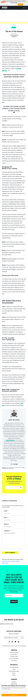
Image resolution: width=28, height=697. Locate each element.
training (23, 467)
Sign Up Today (14, 695)
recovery (15, 467)
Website (6, 524)
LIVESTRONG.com (10, 440)
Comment (7, 531)
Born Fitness (4, 8)
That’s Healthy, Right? (14, 671)
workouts (10, 468)
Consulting (14, 660)
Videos (14, 675)
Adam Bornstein (14, 35)
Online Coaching (14, 652)
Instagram (12, 642)
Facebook (9, 642)
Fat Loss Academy (14, 658)
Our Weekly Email (14, 667)
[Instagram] (13, 464)
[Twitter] (15, 464)
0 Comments (14, 36)
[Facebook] (11, 464)
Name (6, 511)
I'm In (20, 4)
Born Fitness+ (14, 654)
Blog (14, 669)
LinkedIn (18, 642)
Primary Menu (25, 8)
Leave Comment (10, 552)
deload (6, 467)
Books (13, 673)
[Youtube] (16, 464)
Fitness (13, 27)
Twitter (15, 642)
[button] (14, 3)
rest (20, 467)
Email (6, 517)
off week (11, 467)
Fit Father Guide (14, 656)
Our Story (14, 681)
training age (5, 468)
